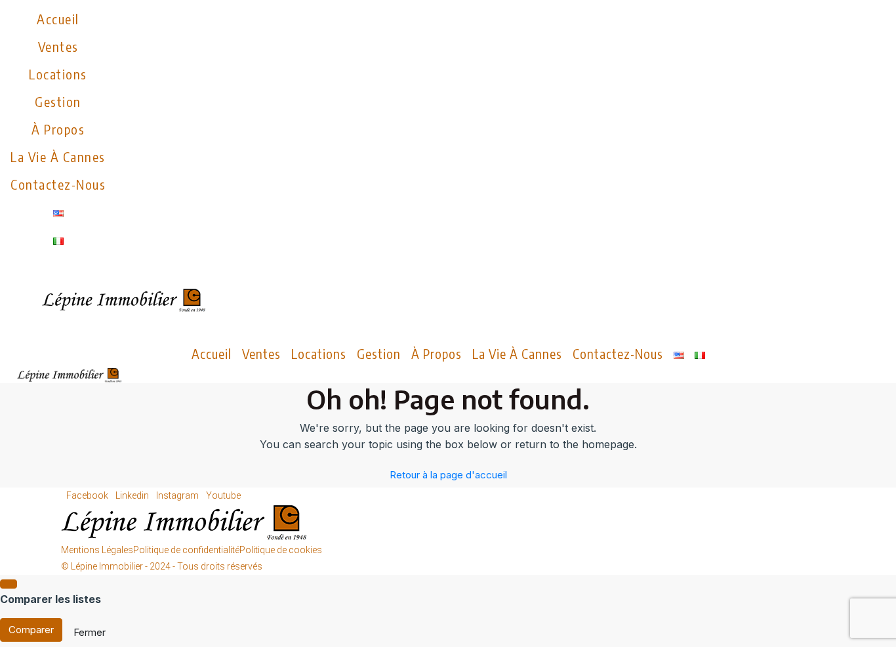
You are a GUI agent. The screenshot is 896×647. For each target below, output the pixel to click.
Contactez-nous (58, 184)
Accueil (58, 18)
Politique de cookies (280, 550)
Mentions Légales (97, 550)
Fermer (89, 632)
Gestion (58, 101)
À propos (58, 129)
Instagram (178, 495)
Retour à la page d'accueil (448, 475)
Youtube (223, 495)
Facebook (88, 495)
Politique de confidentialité (186, 550)
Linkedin (133, 495)
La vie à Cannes (58, 156)
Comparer (31, 629)
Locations (58, 74)
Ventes (58, 46)
